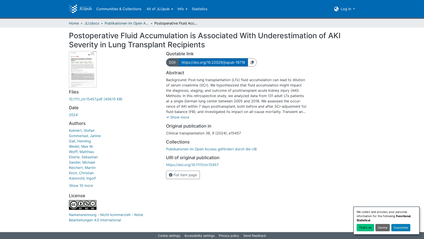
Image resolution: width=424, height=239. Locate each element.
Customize (401, 227)
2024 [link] (73, 115)
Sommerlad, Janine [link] (85, 136)
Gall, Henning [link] (80, 141)
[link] (115, 99)
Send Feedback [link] (254, 235)
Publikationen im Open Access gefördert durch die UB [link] (127, 23)
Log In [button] (346, 9)
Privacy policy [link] (229, 235)
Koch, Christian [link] (81, 173)
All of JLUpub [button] (158, 9)
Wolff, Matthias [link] (81, 151)
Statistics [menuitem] (199, 9)
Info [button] (181, 9)
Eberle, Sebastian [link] (83, 157)
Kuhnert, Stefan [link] (82, 130)
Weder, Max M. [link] (81, 146)
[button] (80, 8)
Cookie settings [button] (169, 235)
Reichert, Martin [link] (82, 167)
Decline (382, 227)
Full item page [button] (184, 175)
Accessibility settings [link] (199, 235)
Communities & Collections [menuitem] (118, 9)
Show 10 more (81, 185)
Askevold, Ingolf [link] (82, 178)
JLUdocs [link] (91, 23)
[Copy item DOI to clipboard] (252, 62)
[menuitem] (159, 9)
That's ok (365, 227)
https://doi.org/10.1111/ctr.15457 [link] (192, 165)
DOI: (172, 62)
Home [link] (74, 23)
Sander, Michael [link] (82, 162)
